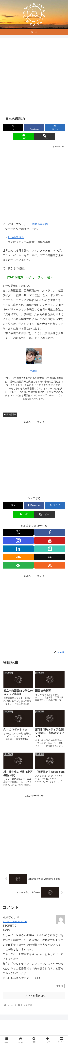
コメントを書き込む (34, 995)
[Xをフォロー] (18, 532)
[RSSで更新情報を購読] (49, 565)
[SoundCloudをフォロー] (18, 557)
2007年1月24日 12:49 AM (15, 921)
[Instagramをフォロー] (18, 540)
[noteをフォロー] (49, 548)
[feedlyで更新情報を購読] (18, 565)
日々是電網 (11, 414)
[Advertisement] (34, 77)
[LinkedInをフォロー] (18, 548)
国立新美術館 (40, 224)
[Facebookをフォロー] (49, 532)
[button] (44, 136)
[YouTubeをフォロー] (49, 540)
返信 (60, 986)
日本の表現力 (16, 237)
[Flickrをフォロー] (49, 557)
